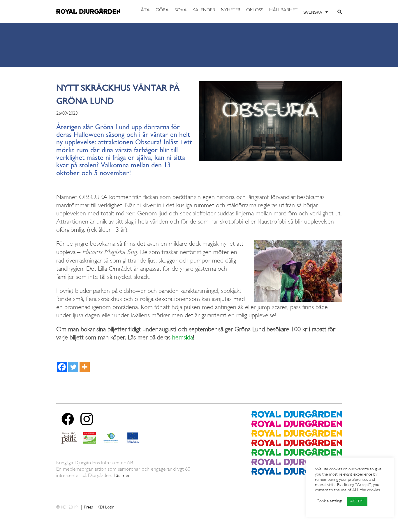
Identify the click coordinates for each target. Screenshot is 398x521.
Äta (145, 10)
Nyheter (230, 10)
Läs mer (122, 475)
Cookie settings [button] (329, 501)
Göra (162, 10)
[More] (85, 367)
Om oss (254, 10)
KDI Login (106, 507)
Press (88, 507)
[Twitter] (73, 367)
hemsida (182, 337)
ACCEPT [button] (357, 501)
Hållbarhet (283, 10)
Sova (181, 10)
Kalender (204, 10)
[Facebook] (62, 367)
